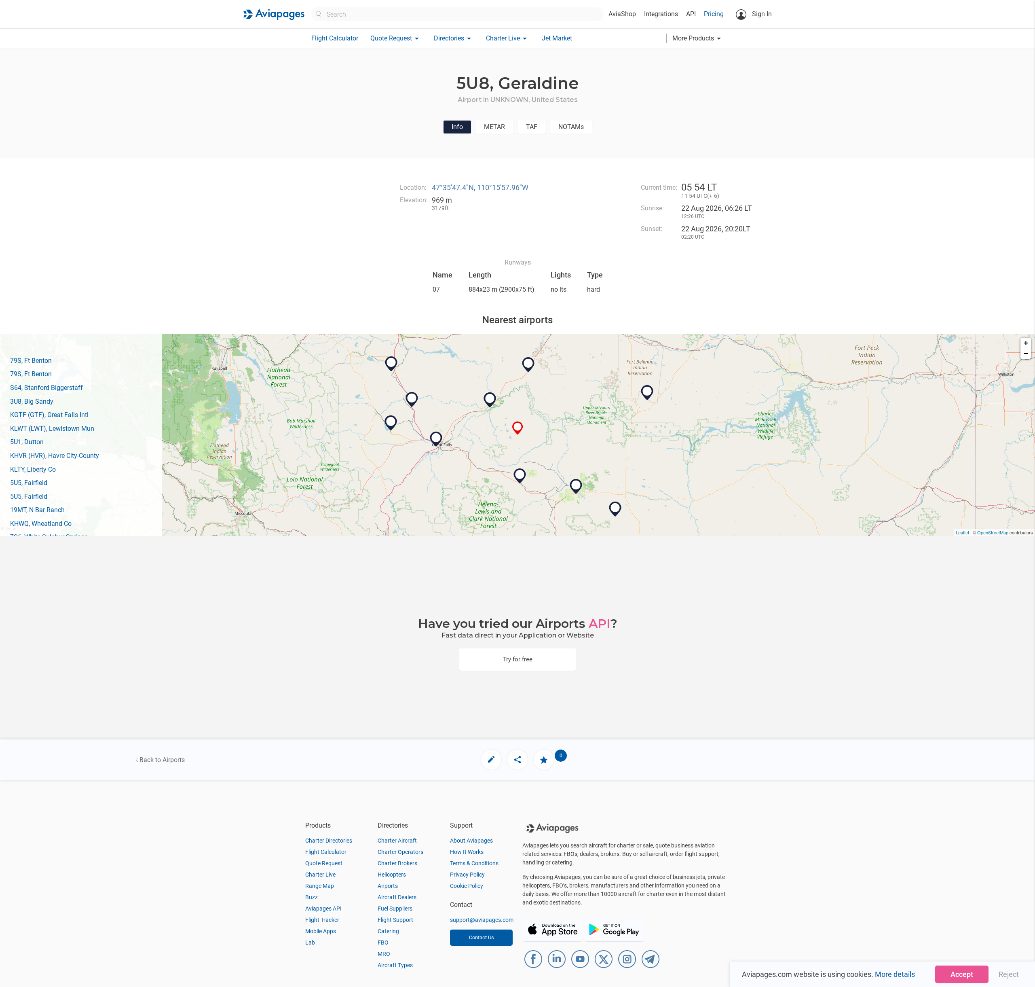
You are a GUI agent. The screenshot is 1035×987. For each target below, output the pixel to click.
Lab (310, 942)
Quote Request (323, 863)
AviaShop (622, 14)
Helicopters (392, 874)
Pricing (714, 14)
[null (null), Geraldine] (517, 428)
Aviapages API (323, 908)
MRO (384, 954)
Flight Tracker (322, 920)
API (691, 14)
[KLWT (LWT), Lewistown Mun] (576, 486)
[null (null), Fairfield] (391, 423)
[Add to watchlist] (544, 760)
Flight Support (395, 920)
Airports (388, 886)
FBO (383, 942)
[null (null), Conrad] (391, 364)
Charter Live (320, 874)
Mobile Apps (320, 931)
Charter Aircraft (397, 840)
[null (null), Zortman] (647, 392)
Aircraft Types (395, 965)
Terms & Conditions (474, 863)
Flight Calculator (334, 38)
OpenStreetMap (992, 532)
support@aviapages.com (481, 920)
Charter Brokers (397, 863)
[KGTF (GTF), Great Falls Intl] (436, 439)
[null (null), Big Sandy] (528, 365)
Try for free (517, 659)
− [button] (1026, 353)
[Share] (517, 760)
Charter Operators (400, 852)
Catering (388, 931)
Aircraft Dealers (397, 897)
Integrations (661, 14)
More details (895, 974)
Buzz (311, 897)
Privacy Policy (467, 874)
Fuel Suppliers (395, 908)
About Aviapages (471, 840)
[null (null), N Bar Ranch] (615, 509)
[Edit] (491, 760)
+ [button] (1026, 343)
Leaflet (962, 532)
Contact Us (481, 937)
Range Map (319, 886)
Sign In (761, 14)
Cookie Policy (466, 886)
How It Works (467, 852)
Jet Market (557, 38)
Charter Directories (328, 840)
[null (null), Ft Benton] (490, 400)
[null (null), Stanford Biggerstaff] (520, 476)
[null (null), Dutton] (412, 399)
